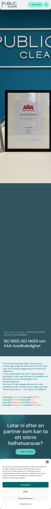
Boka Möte (37, 5)
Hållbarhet (12, 402)
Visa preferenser (25, 498)
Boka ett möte (27, 452)
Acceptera (25, 485)
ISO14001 (11, 399)
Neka (25, 491)
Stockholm (32, 405)
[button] (47, 462)
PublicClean (12, 397)
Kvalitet (29, 402)
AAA (26, 399)
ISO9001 (31, 397)
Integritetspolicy (25, 504)
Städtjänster (13, 405)
